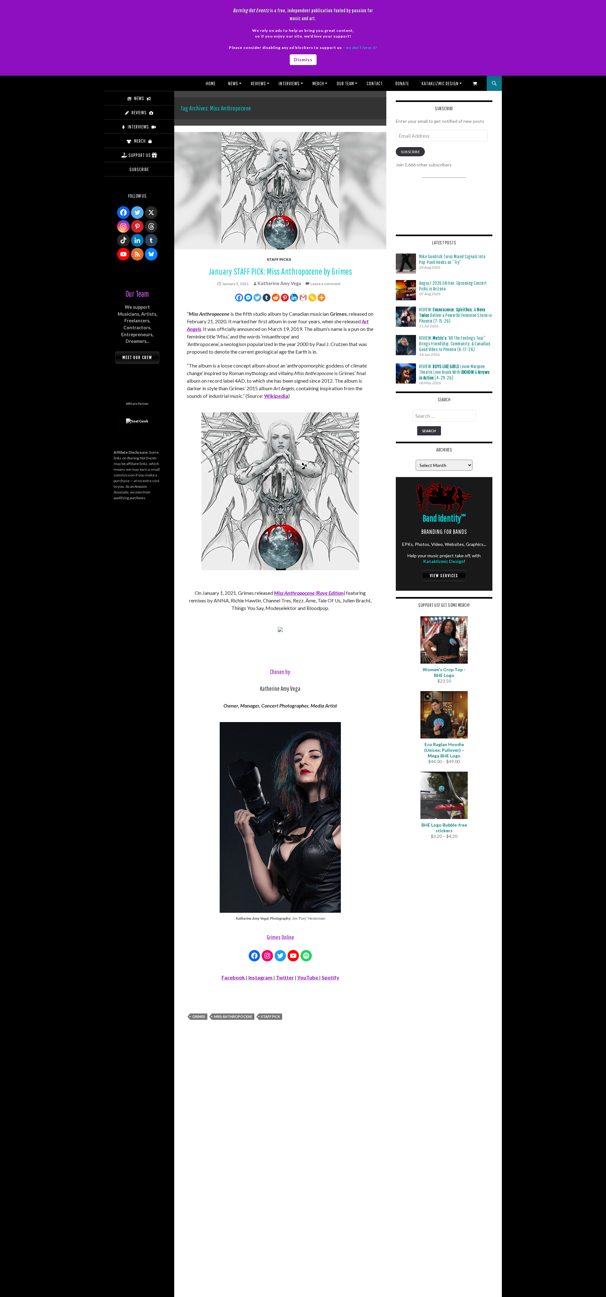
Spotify (330, 977)
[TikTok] (123, 240)
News (233, 83)
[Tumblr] (266, 298)
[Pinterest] (285, 298)
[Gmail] (303, 298)
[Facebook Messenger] (248, 298)
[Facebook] (239, 298)
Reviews (258, 83)
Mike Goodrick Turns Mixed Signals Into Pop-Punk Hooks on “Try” (452, 259)
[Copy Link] (312, 298)
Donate (402, 83)
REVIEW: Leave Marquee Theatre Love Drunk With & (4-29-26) (454, 371)
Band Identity (444, 517)
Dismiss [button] (303, 59)
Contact (375, 83)
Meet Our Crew (137, 357)
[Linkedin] (294, 298)
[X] (151, 212)
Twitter (285, 977)
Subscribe (410, 152)
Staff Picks (279, 259)
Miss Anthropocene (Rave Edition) (309, 593)
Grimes (198, 1016)
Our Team (345, 83)
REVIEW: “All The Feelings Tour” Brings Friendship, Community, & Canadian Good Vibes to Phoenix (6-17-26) (454, 343)
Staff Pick (270, 1016)
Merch (318, 83)
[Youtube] (123, 254)
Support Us (140, 155)
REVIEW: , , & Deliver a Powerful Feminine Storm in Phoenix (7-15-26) (455, 315)
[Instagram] (123, 226)
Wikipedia (276, 396)
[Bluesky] (151, 254)
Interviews (289, 83)
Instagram (260, 977)
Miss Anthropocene (233, 1016)
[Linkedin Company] (137, 240)
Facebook (234, 977)
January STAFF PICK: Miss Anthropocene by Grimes (280, 271)
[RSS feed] (137, 254)
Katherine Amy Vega (279, 283)
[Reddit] (276, 298)
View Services (444, 575)
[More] (321, 298)
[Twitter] (257, 298)
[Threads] (151, 226)
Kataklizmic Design (440, 83)
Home (211, 83)
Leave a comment (326, 283)
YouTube (308, 977)
